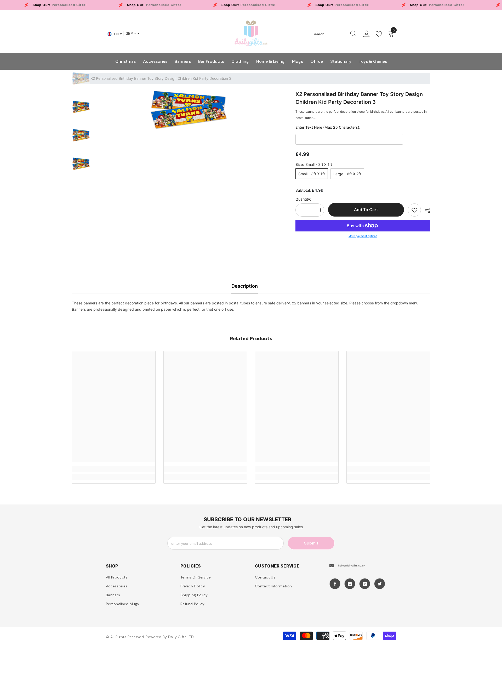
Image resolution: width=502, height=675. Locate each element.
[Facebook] (334, 583)
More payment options (363, 235)
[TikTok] (364, 583)
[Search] (334, 34)
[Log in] (366, 34)
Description (244, 286)
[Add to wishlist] (414, 210)
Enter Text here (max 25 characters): (327, 127)
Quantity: (303, 199)
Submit (311, 543)
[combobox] (329, 34)
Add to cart (366, 209)
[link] (113, 469)
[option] (189, 109)
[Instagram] (349, 583)
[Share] (425, 210)
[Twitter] (379, 583)
